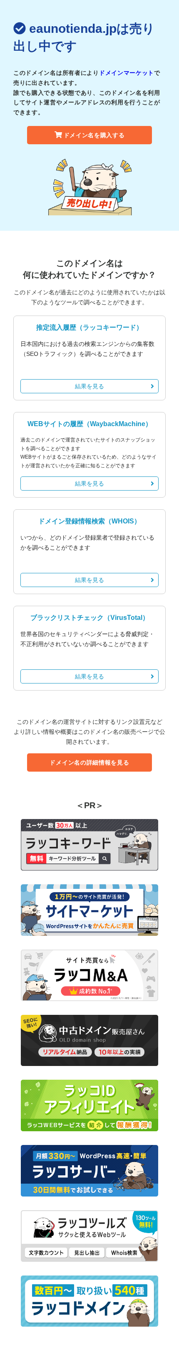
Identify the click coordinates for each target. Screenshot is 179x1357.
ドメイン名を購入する (94, 135)
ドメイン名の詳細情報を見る (89, 762)
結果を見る (89, 386)
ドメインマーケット (126, 72)
